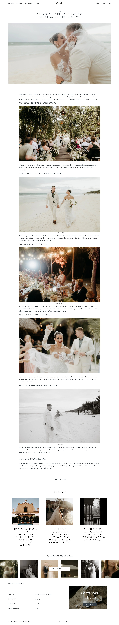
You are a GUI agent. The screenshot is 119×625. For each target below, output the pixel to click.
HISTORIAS (12, 599)
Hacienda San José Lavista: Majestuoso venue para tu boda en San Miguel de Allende (25, 522)
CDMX (37, 608)
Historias (19, 3)
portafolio (86, 466)
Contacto (104, 3)
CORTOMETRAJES (14, 608)
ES (110, 3)
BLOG (59, 12)
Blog (97, 3)
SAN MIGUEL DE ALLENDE (43, 594)
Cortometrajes (28, 3)
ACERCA (11, 594)
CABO (37, 604)
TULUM (37, 599)
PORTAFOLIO (12, 604)
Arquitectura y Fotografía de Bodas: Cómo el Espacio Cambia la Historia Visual (93, 522)
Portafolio (11, 3)
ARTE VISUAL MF (59, 568)
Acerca (37, 3)
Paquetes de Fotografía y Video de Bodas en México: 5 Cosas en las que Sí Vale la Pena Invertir (59, 522)
